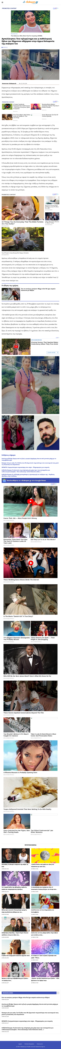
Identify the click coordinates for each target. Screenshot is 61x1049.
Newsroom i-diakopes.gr (9, 83)
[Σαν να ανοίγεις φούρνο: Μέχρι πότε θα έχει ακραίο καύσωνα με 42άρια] (11, 294)
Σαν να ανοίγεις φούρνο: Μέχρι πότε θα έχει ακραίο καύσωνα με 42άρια (38, 289)
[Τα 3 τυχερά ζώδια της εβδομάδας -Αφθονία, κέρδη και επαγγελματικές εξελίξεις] (16, 878)
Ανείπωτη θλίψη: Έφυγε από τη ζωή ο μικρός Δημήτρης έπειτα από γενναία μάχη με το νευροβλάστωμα (29, 459)
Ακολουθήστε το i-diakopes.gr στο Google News (26, 480)
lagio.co (43, 1046)
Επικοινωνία (40, 1044)
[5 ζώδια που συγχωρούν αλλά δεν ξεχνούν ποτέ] (16, 947)
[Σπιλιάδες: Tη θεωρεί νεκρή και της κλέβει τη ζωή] (16, 855)
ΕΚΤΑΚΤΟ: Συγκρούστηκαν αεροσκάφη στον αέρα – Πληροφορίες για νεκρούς (25, 467)
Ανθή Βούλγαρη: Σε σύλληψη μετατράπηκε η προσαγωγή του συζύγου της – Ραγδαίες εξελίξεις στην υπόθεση (28, 475)
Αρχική (20, 1044)
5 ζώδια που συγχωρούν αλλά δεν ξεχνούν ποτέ (16, 955)
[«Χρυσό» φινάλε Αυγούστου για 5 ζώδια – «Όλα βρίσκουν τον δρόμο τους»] (45, 969)
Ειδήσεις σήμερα (8, 455)
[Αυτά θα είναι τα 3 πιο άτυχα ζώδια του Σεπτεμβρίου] (45, 901)
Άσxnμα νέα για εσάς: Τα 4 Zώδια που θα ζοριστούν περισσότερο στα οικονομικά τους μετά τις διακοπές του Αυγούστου (30, 463)
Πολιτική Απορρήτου (29, 1044)
